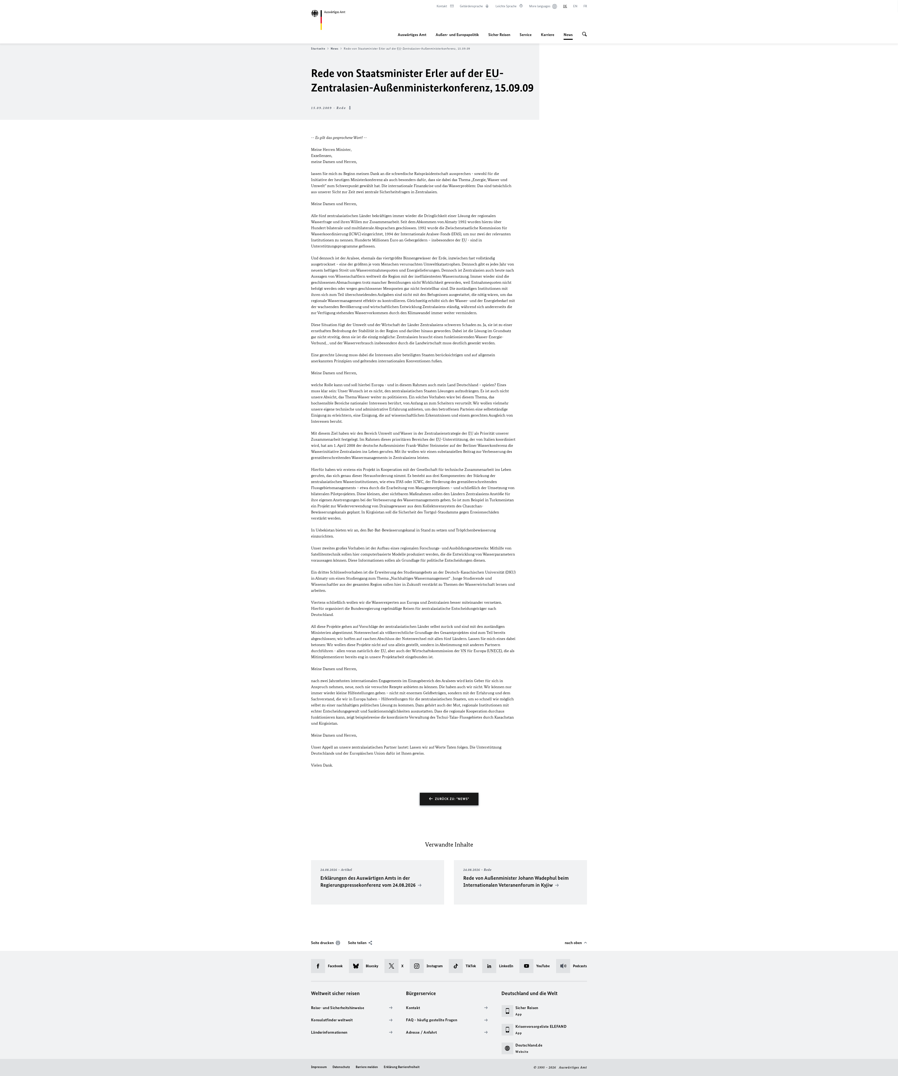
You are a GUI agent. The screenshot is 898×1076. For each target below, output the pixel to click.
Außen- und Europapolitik (457, 34)
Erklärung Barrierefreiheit (402, 1067)
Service (526, 34)
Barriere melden (367, 1067)
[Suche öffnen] (584, 34)
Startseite (318, 48)
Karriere (547, 34)
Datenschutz (341, 1067)
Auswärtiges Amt (412, 34)
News (568, 36)
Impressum (319, 1067)
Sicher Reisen (499, 34)
